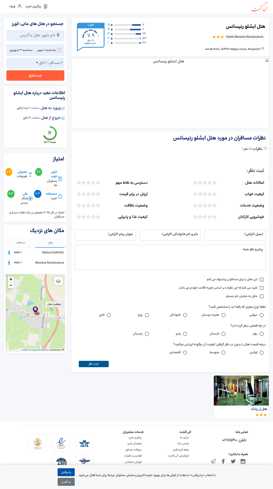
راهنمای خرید (134, 444)
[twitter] (233, 461)
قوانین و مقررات (133, 456)
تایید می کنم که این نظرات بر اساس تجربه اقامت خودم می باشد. (217, 288)
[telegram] (213, 461)
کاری (102, 315)
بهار (255, 333)
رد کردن (66, 482)
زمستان (138, 333)
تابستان (214, 333)
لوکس (253, 352)
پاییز (178, 333)
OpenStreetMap (40, 350)
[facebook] (223, 461)
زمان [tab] (50, 243)
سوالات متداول (133, 450)
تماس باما (183, 444)
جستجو (35, 75)
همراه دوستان (210, 315)
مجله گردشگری (181, 450)
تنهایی (253, 315)
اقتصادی (175, 352)
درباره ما (184, 438)
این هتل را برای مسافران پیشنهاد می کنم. (231, 279)
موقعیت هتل (54, 304)
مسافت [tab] (20, 243)
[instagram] (243, 461)
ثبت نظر (94, 364)
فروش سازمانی (133, 462)
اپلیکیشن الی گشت (178, 456)
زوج (140, 315)
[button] (36, 313)
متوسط (214, 352)
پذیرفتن (66, 472)
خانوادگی (175, 315)
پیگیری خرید (135, 438)
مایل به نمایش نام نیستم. (241, 296)
